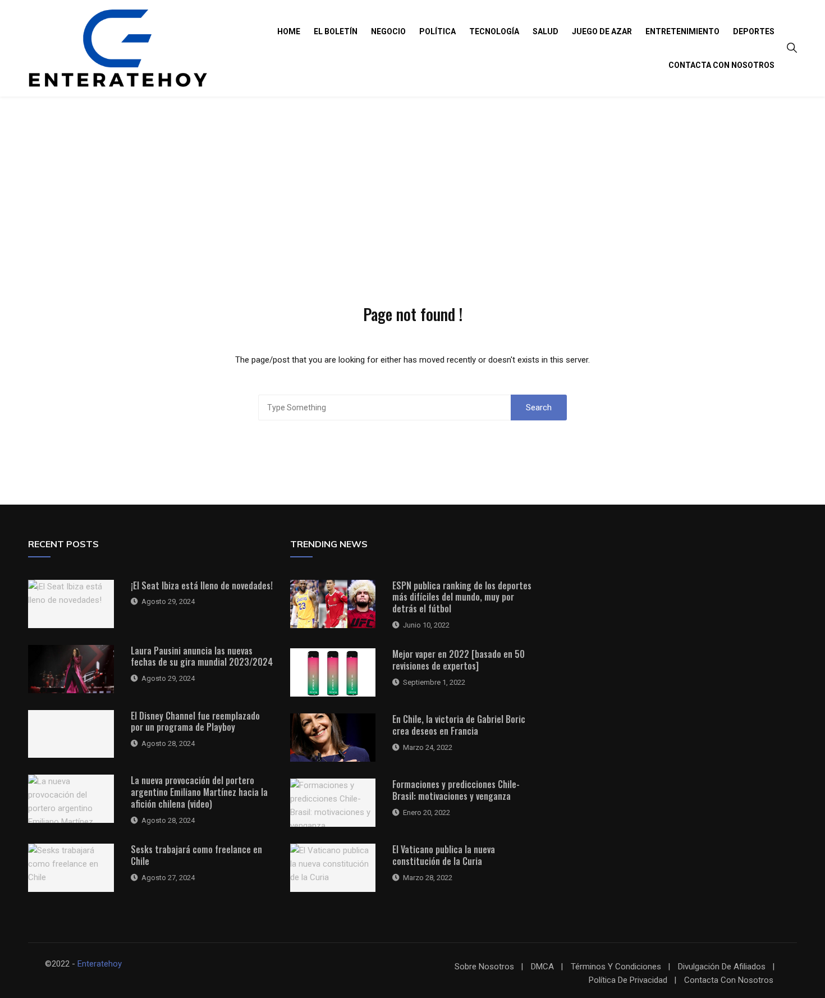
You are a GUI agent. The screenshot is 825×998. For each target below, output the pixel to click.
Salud (545, 31)
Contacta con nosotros (721, 65)
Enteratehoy (99, 964)
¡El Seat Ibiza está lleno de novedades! (202, 585)
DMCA (542, 967)
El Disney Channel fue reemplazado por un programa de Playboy (195, 721)
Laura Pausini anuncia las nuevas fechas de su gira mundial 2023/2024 (202, 656)
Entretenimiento (682, 31)
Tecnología (494, 31)
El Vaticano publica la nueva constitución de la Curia (443, 855)
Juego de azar (602, 31)
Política (437, 31)
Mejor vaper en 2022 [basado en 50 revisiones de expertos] (458, 659)
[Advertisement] (412, 180)
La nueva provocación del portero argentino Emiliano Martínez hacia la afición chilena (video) (199, 792)
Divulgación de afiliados (722, 967)
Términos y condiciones (616, 967)
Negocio (388, 31)
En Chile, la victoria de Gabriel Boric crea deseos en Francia (458, 725)
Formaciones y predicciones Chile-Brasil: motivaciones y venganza (456, 790)
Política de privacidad (628, 980)
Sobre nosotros (484, 967)
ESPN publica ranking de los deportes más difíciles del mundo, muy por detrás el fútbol (461, 597)
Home (288, 31)
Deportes (753, 31)
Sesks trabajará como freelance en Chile (196, 855)
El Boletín (336, 31)
